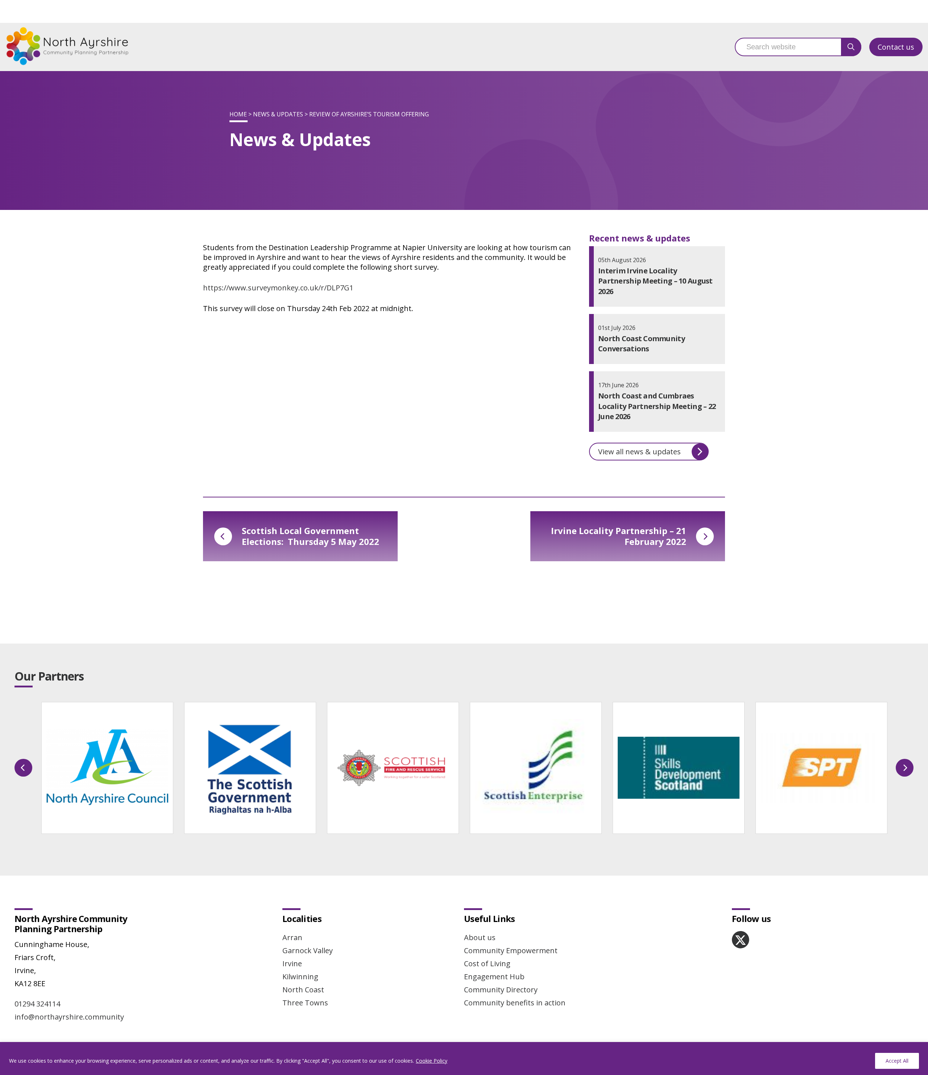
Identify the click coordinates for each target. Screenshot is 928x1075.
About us (480, 937)
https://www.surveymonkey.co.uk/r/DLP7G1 (278, 288)
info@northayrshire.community (69, 1017)
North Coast (303, 990)
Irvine (292, 963)
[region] (464, 1058)
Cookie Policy (431, 1060)
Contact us (896, 47)
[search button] (851, 47)
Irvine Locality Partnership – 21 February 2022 (618, 536)
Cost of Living (487, 963)
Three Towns (305, 1003)
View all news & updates (639, 451)
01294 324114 (37, 1004)
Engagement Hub (494, 976)
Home (238, 114)
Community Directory (501, 990)
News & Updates (278, 114)
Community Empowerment (511, 950)
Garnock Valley (307, 950)
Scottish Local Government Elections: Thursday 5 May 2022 (310, 536)
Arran (292, 937)
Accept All (897, 1060)
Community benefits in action (515, 1003)
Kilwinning (300, 976)
